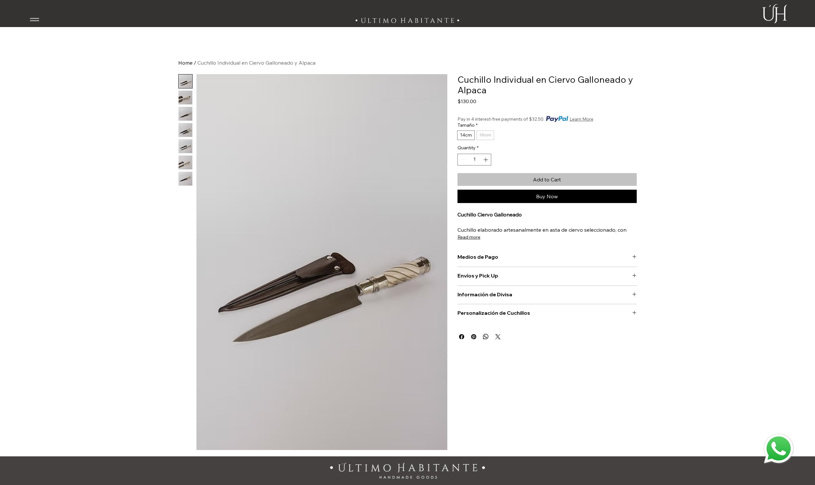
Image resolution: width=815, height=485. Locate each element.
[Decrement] (462, 159)
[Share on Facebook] (461, 337)
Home (185, 63)
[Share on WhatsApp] (486, 337)
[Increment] (486, 159)
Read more (468, 237)
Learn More (581, 119)
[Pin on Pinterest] (474, 337)
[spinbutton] (474, 159)
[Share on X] (498, 337)
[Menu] (35, 19)
